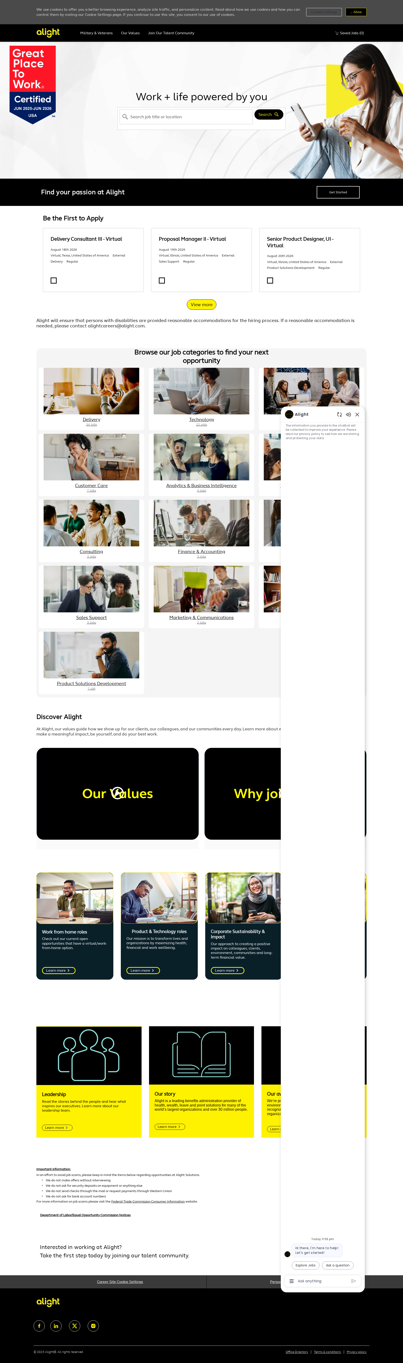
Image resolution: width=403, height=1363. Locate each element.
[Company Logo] (56, 33)
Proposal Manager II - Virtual (192, 239)
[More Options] (292, 1281)
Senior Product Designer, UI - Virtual (300, 242)
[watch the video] (117, 794)
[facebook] (39, 1326)
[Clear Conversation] (339, 414)
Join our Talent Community (171, 33)
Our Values (130, 33)
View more (201, 304)
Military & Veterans (96, 33)
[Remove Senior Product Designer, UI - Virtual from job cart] (270, 280)
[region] (323, 847)
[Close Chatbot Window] (357, 414)
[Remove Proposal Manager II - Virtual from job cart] (162, 280)
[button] (324, 12)
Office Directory (297, 1352)
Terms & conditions (327, 1352)
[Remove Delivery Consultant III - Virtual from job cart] (54, 280)
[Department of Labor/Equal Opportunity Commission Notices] (201, 1217)
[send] (354, 1281)
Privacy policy (357, 1352)
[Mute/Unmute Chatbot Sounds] (348, 414)
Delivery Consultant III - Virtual (86, 239)
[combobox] (186, 116)
